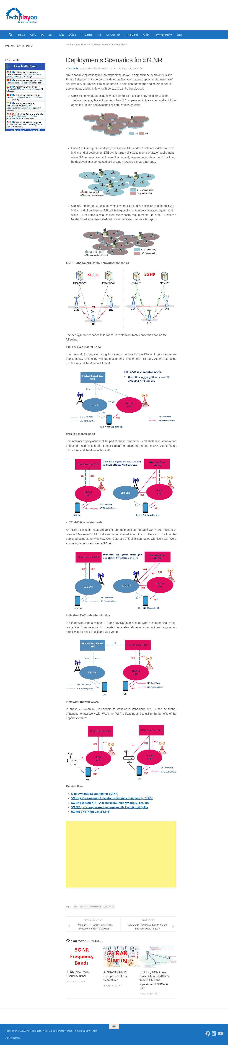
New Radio (119, 44)
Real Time (24, 130)
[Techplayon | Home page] (21, 15)
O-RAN (147, 34)
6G (42, 34)
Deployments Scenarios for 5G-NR (94, 793)
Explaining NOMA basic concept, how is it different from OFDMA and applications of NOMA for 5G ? (154, 980)
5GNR (72, 34)
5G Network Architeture (90, 906)
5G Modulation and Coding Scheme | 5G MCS (22, 117)
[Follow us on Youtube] (220, 1033)
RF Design (87, 34)
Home (21, 34)
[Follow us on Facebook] (207, 1033)
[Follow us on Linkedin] (214, 1033)
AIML (33, 34)
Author (73, 68)
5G (67, 44)
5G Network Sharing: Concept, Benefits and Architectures (115, 976)
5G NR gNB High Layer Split (90, 811)
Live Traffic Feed (25, 66)
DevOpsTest (113, 34)
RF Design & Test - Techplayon (25, 82)
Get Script (14, 130)
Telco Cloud (131, 34)
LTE (61, 34)
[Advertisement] (121, 854)
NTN (51, 34)
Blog (179, 34)
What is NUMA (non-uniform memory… (24, 89)
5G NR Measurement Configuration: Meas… (22, 107)
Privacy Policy (164, 34)
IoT (99, 34)
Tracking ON (35, 130)
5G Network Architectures (90, 44)
